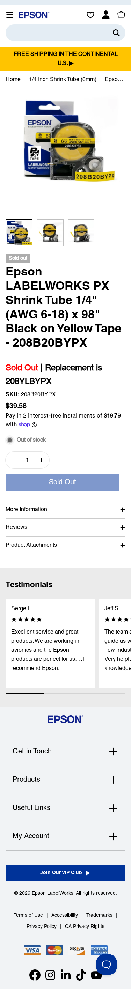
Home (13, 79)
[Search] (116, 32)
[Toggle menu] (10, 14)
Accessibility (64, 915)
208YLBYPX (29, 382)
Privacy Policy (42, 926)
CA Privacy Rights (84, 926)
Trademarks (99, 915)
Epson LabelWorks (52, 893)
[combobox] (65, 32)
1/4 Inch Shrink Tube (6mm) (62, 79)
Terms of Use (28, 915)
